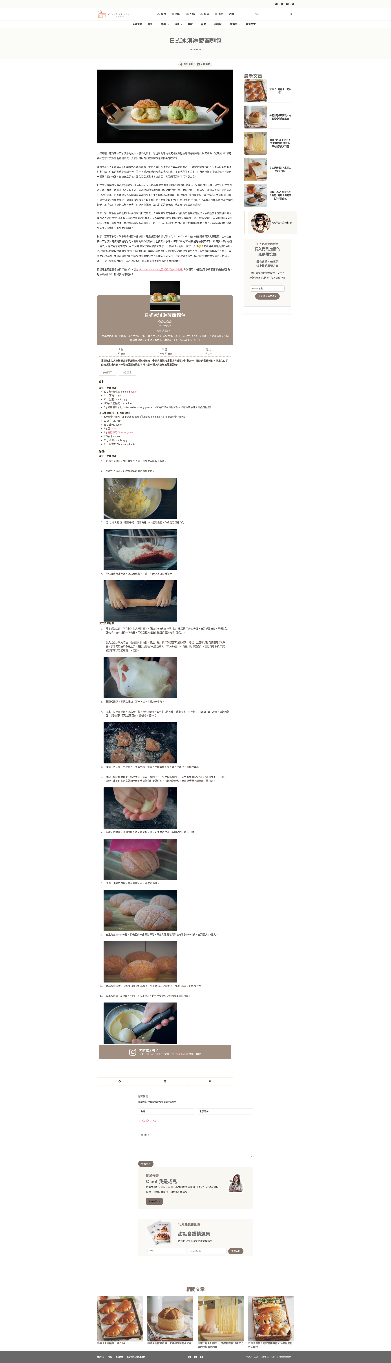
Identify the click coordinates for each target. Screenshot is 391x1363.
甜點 (192, 14)
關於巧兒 (100, 1357)
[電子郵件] (276, 4)
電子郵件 (203, 1111)
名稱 (143, 1111)
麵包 (177, 14)
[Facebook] (282, 4)
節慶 (203, 24)
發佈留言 (145, 1163)
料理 (206, 14)
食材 (190, 24)
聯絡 (110, 1357)
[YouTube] (287, 4)
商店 (221, 14)
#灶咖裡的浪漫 (180, 1054)
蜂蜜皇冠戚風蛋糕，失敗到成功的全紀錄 (169, 1343)
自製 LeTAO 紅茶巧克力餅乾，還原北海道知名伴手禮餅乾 (280, 195)
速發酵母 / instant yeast (120, 432)
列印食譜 (205, 64)
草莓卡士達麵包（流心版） (111, 1343)
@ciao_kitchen (155, 1054)
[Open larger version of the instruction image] (140, 498)
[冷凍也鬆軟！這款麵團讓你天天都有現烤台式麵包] (271, 1318)
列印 (109, 372)
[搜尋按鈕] (291, 14)
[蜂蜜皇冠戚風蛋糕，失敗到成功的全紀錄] (170, 1318)
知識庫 (233, 24)
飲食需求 (251, 24)
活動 (231, 14)
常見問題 (119, 1357)
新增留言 (146, 1134)
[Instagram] (293, 4)
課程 (163, 14)
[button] (159, 321)
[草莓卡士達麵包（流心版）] (120, 1318)
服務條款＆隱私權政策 (136, 1357)
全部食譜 (137, 24)
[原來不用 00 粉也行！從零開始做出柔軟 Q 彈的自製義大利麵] (221, 1318)
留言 (129, 372)
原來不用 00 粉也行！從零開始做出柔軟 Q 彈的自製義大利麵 (280, 143)
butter (133, 391)
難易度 (218, 24)
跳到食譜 (188, 64)
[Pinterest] (165, 1081)
